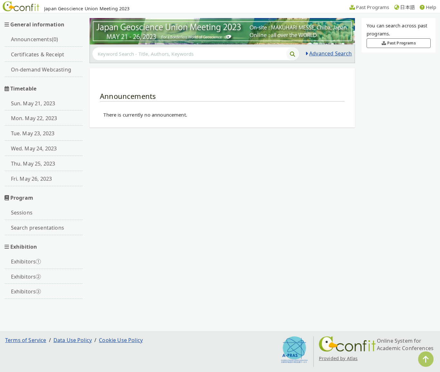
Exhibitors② (26, 276)
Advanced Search (330, 53)
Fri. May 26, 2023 (31, 178)
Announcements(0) (34, 39)
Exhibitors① (26, 261)
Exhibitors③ (26, 291)
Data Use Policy (72, 340)
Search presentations (37, 227)
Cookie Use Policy (121, 340)
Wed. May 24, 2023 (34, 148)
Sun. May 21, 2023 (33, 103)
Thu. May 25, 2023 (33, 163)
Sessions (22, 212)
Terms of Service (25, 340)
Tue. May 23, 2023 (33, 133)
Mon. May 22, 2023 (34, 118)
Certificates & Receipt (37, 54)
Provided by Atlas (338, 358)
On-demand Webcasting (41, 69)
